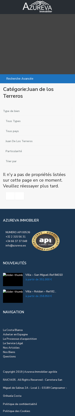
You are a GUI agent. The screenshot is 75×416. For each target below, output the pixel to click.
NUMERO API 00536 (17, 232)
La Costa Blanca (13, 330)
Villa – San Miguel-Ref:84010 (44, 275)
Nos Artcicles (11, 348)
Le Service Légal (13, 343)
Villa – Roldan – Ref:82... (40, 291)
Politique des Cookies (16, 411)
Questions (9, 356)
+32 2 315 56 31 (16, 237)
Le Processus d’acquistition (20, 339)
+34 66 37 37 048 (16, 241)
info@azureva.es (16, 245)
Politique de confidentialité (20, 404)
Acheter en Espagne (15, 334)
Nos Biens (9, 352)
